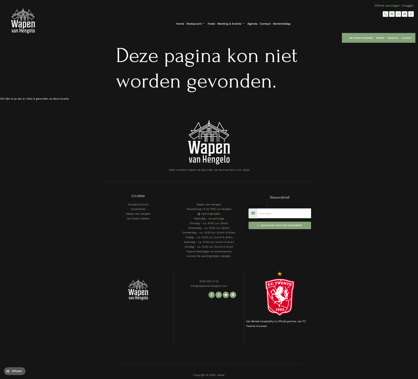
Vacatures (392, 38)
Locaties (405, 38)
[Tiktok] (411, 14)
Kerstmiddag (281, 23)
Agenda (252, 23)
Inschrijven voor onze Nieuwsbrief (281, 225)
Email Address (258, 206)
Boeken (380, 38)
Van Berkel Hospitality (361, 38)
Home (180, 23)
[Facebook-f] (212, 295)
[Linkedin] (233, 295)
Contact (265, 23)
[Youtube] (404, 14)
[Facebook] (392, 14)
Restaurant (194, 23)
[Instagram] (398, 14)
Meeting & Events (229, 23)
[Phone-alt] (385, 14)
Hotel (211, 23)
